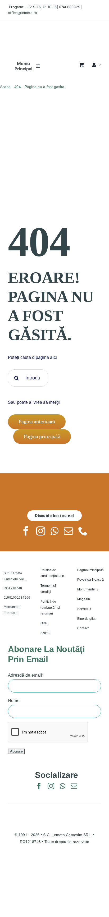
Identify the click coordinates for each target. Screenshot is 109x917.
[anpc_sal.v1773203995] (54, 883)
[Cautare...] (28, 377)
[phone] (83, 530)
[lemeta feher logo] (54, 491)
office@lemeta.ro (22, 13)
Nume (14, 700)
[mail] (68, 530)
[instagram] (40, 530)
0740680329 (69, 7)
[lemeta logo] (54, 24)
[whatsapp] (54, 530)
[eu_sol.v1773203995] (54, 861)
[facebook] (25, 530)
